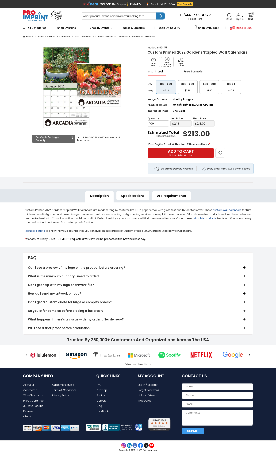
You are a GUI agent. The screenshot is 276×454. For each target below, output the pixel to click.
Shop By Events (99, 28)
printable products (204, 218)
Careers (101, 400)
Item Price (199, 118)
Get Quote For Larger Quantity (47, 139)
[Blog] (134, 445)
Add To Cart (181, 153)
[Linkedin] (129, 445)
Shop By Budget (208, 28)
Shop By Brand (66, 28)
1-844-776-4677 (95, 137)
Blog (99, 406)
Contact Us (30, 390)
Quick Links (108, 376)
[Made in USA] (241, 28)
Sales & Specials (134, 28)
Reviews (28, 411)
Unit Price (176, 118)
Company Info (38, 376)
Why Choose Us (33, 395)
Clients (27, 416)
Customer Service (63, 384)
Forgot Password (148, 390)
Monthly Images (182, 99)
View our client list (136, 364)
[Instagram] (123, 445)
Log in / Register (147, 384)
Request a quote (35, 231)
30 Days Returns (33, 406)
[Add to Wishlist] (222, 151)
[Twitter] (146, 445)
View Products (184, 4)
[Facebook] (140, 445)
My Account (151, 376)
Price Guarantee (33, 400)
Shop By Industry (169, 28)
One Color (178, 111)
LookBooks (103, 411)
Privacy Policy (60, 395)
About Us (28, 384)
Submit (193, 431)
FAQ (99, 384)
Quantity (153, 118)
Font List (101, 395)
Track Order (145, 400)
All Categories (37, 28)
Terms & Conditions (64, 390)
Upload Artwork (147, 395)
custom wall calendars (227, 210)
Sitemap (102, 390)
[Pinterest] (151, 445)
